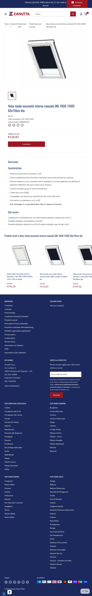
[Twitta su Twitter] (18, 125)
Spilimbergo (9, 455)
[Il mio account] (81, 14)
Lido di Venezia (56, 499)
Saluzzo (7, 499)
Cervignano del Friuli (12, 411)
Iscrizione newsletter (77, 3)
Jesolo (52, 495)
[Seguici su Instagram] (14, 582)
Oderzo (53, 513)
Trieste (7, 458)
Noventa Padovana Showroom (62, 510)
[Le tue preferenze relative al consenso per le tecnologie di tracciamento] (4, 594)
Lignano (7, 426)
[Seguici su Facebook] (6, 582)
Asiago (52, 481)
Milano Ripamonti (57, 444)
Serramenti (14, 24)
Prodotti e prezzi (10, 320)
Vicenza (53, 557)
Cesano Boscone (56, 411)
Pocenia (7, 440)
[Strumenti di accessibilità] (9, 592)
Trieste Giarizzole (11, 465)
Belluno (53, 484)
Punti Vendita (9, 313)
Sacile (6, 451)
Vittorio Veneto (56, 564)
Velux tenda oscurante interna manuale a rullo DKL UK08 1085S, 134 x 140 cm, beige (20, 276)
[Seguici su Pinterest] (18, 582)
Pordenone (8, 444)
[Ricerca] (73, 14)
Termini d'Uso (9, 342)
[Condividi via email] (22, 125)
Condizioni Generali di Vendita (16, 316)
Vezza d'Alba (9, 517)
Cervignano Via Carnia (13, 415)
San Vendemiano (56, 535)
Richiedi (56, 395)
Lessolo (7, 492)
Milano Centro (55, 433)
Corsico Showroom (57, 418)
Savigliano (8, 506)
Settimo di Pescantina (58, 542)
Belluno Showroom (57, 488)
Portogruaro (55, 524)
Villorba (53, 568)
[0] (85, 14)
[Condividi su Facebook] (9, 125)
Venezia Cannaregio (57, 550)
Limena (53, 503)
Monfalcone (9, 429)
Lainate (53, 426)
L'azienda (7, 309)
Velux (10, 116)
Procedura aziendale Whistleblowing (18, 327)
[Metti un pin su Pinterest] (13, 125)
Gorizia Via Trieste (11, 422)
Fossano (7, 488)
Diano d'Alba (9, 484)
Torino (6, 510)
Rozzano (53, 451)
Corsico (53, 415)
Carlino (7, 408)
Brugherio (54, 408)
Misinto (53, 447)
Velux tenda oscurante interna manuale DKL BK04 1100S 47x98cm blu (53, 276)
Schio (52, 539)
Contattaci (26, 144)
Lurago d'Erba (55, 429)
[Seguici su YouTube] (23, 582)
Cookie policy (9, 338)
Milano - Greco (56, 436)
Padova (53, 517)
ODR (6, 349)
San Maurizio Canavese (13, 503)
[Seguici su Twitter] (10, 582)
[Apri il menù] (5, 14)
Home (6, 24)
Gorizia (7, 418)
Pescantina (54, 521)
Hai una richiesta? (57, 305)
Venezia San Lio (56, 553)
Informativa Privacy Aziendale (16, 323)
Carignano (8, 481)
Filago (52, 422)
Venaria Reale (9, 513)
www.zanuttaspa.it (11, 386)
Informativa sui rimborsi (13, 345)
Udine (6, 469)
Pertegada (8, 436)
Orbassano (8, 495)
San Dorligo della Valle (13, 447)
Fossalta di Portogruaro (59, 492)
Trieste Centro (10, 462)
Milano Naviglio (56, 440)
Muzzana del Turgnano (13, 433)
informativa (72, 382)
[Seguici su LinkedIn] (27, 582)
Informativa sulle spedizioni (15, 352)
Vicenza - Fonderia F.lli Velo (60, 560)
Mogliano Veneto (56, 506)
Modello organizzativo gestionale (17, 331)
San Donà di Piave (57, 532)
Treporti (53, 546)
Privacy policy (9, 334)
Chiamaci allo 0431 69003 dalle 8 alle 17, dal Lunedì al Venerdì (45, 3)
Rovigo (52, 528)
